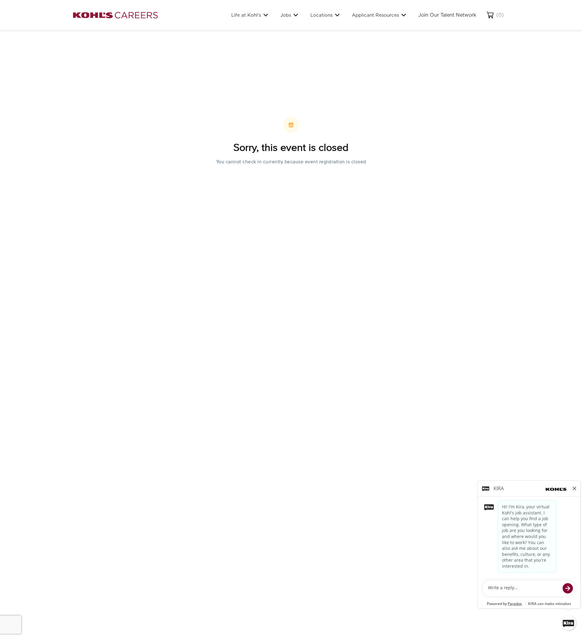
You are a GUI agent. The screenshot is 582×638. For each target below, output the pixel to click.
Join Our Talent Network (447, 15)
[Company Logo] (115, 15)
